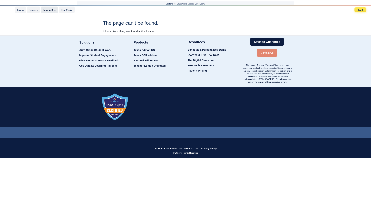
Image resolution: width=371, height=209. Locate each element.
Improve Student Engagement (97, 55)
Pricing (20, 10)
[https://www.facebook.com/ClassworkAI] (185, 131)
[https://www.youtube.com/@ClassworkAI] (208, 131)
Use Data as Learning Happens (98, 65)
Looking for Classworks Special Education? (185, 4)
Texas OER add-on (145, 55)
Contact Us (174, 148)
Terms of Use (191, 148)
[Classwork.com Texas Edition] (8, 9)
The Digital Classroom (201, 60)
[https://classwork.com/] (182, 142)
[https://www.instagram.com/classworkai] (197, 131)
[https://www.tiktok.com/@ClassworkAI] (174, 132)
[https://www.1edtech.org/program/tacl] (115, 106)
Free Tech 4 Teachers (201, 65)
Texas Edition (49, 10)
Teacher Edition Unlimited (150, 65)
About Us (160, 148)
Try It (360, 10)
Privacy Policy (209, 148)
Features (33, 10)
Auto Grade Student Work (95, 50)
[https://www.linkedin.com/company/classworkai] (162, 131)
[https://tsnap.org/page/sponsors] (260, 107)
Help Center (67, 10)
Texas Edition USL (145, 50)
